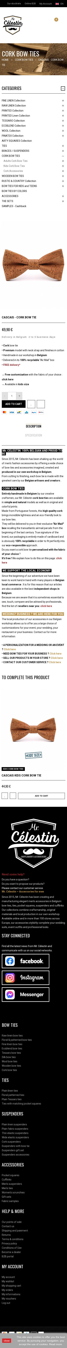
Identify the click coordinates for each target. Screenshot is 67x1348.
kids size (23, 384)
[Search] (49, 22)
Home (5, 59)
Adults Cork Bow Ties (16, 160)
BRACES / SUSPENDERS (15, 150)
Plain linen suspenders (14, 1124)
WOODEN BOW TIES (13, 176)
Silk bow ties (9, 1057)
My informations (11, 1294)
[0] (53, 22)
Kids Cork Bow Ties (14, 165)
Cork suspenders (11, 1141)
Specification (33, 435)
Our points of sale (12, 1222)
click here (7, 379)
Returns (6, 1234)
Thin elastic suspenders (15, 1133)
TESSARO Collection (13, 120)
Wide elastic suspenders (15, 1137)
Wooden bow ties (11, 1065)
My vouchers (9, 1298)
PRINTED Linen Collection (16, 115)
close (7, 1340)
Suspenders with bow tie (15, 1146)
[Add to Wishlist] (31, 404)
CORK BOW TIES (11, 155)
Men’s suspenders (12, 1183)
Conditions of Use (12, 1247)
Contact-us (8, 1226)
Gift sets (6, 1196)
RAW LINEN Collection (14, 105)
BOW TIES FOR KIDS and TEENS (19, 186)
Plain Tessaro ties (12, 1099)
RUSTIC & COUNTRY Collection (19, 181)
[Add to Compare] (41, 404)
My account (8, 1277)
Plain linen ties (10, 1090)
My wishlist (8, 1281)
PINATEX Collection (12, 135)
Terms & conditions (12, 1239)
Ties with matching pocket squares (21, 1103)
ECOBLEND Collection (14, 125)
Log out (6, 1302)
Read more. (56, 1344)
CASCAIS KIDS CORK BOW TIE (21, 775)
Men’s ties (7, 1188)
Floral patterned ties (13, 1095)
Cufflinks (6, 1179)
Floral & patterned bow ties (17, 1039)
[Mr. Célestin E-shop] (17, 25)
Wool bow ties (9, 1061)
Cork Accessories (13, 171)
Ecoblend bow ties (12, 1048)
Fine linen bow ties (12, 1044)
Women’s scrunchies (13, 1192)
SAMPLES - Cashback (14, 206)
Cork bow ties (9, 1070)
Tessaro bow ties (11, 1052)
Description (33, 426)
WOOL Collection (11, 130)
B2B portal (8, 1256)
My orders (7, 1290)
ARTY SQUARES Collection (17, 140)
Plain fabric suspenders (15, 1128)
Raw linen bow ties (12, 1035)
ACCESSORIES (10, 196)
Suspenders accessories (15, 1154)
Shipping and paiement (15, 1230)
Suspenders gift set (13, 1150)
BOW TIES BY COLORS (14, 191)
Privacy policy (9, 1243)
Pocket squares (10, 1175)
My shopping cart (11, 1285)
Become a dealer (11, 1252)
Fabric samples (10, 1201)
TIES (4, 145)
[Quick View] (61, 767)
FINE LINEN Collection (13, 100)
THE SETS (7, 201)
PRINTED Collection (12, 110)
